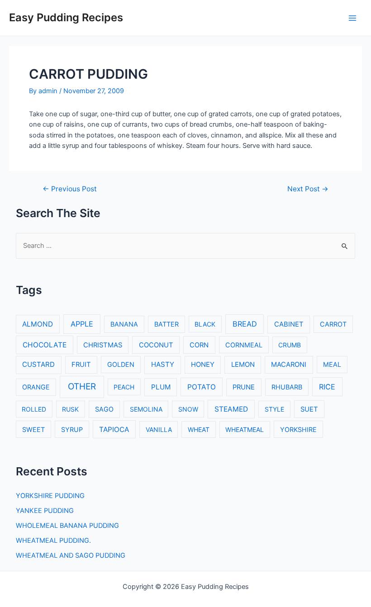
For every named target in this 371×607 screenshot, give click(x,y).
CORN (199, 345)
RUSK (70, 409)
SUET (309, 409)
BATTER (166, 324)
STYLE (274, 409)
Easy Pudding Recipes (66, 17)
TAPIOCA (114, 429)
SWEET (33, 429)
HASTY (162, 364)
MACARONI (288, 364)
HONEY (202, 364)
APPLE (82, 323)
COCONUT (156, 345)
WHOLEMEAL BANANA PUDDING (67, 526)
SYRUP (72, 429)
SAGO (104, 409)
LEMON (243, 364)
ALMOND (37, 324)
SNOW (188, 409)
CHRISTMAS (102, 345)
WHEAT (198, 429)
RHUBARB (286, 387)
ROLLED (34, 409)
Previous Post (70, 189)
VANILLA (159, 429)
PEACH (124, 387)
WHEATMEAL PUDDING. (53, 540)
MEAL (332, 364)
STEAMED (231, 409)
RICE (327, 386)
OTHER (82, 386)
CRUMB (289, 345)
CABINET (289, 324)
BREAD (245, 323)
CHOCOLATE (45, 345)
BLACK (205, 324)
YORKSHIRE (298, 429)
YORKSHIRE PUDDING (50, 496)
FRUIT (81, 364)
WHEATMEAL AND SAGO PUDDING (70, 555)
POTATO (201, 387)
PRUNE (244, 387)
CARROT (333, 324)
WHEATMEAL (244, 429)
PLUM (161, 387)
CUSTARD (38, 364)
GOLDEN (120, 364)
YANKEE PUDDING (45, 511)
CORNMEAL (243, 345)
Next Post (307, 189)
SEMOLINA (146, 409)
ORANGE (36, 387)
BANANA (124, 324)
